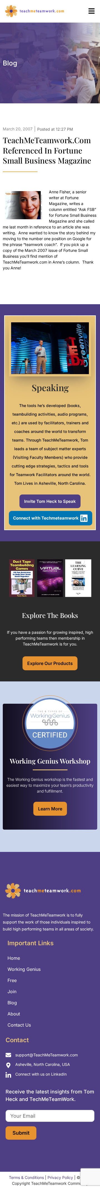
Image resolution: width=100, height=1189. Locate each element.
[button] (85, 11)
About (14, 1014)
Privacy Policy (60, 1177)
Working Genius (24, 969)
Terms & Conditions (26, 1177)
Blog (12, 1002)
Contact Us (19, 1025)
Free (12, 980)
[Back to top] (86, 1172)
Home (14, 958)
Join (12, 991)
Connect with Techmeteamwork (46, 518)
